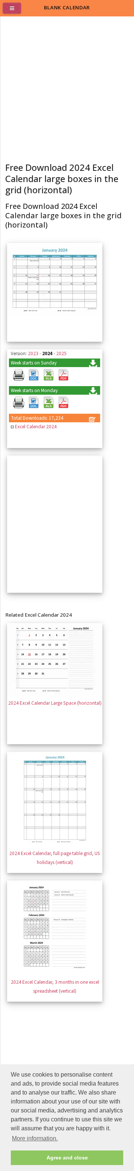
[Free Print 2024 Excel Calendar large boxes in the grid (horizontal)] (19, 375)
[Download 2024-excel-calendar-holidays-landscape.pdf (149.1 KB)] (63, 375)
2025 (61, 353)
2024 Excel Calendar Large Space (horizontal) (55, 703)
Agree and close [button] (67, 1158)
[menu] (15, 11)
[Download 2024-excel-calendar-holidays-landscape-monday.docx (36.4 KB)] (33, 402)
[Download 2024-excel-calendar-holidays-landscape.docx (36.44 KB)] (33, 375)
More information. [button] (35, 1138)
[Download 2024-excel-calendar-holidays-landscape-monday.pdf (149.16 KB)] (63, 402)
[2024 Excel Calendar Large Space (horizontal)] (54, 694)
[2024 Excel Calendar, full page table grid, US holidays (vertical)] (54, 844)
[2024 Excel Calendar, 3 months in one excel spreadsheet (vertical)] (54, 973)
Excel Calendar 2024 (36, 426)
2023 (33, 353)
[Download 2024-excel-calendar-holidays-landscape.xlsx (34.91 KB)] (48, 375)
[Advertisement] (67, 87)
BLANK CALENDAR (67, 7)
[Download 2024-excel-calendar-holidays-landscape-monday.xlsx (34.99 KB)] (48, 402)
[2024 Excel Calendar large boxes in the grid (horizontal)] (54, 314)
